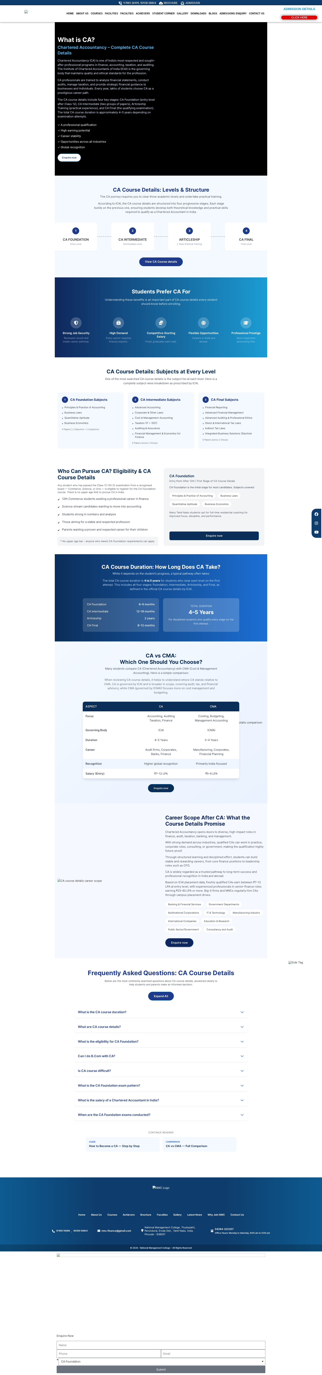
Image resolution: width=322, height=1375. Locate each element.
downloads (198, 13)
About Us (82, 13)
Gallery (182, 13)
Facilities (111, 13)
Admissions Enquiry (233, 13)
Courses (97, 13)
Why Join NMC (216, 1214)
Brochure (145, 1214)
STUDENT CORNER (163, 13)
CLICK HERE (299, 17)
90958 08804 (80, 1230)
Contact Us (256, 13)
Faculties (127, 13)
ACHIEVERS (143, 13)
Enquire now (69, 157)
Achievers (129, 1214)
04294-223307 (224, 1229)
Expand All (161, 996)
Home (70, 13)
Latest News (194, 1214)
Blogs (213, 13)
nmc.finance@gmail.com (116, 1230)
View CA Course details (161, 261)
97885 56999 (63, 1230)
